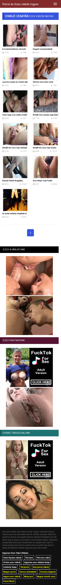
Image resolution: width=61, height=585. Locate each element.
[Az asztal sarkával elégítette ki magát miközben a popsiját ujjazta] (15, 199)
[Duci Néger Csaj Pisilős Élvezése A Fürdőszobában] (46, 166)
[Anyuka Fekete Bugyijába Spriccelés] (15, 166)
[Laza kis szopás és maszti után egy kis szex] (15, 68)
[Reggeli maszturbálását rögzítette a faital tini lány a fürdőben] (46, 35)
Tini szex (29, 557)
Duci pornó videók (41, 567)
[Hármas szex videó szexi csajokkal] (46, 68)
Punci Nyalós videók (12, 557)
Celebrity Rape (10, 567)
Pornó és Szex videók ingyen (20, 4)
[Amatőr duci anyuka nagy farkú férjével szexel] (46, 101)
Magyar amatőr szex (46, 576)
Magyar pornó (9, 571)
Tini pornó (24, 567)
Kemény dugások (48, 571)
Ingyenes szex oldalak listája (37, 562)
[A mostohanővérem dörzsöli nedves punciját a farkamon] (15, 35)
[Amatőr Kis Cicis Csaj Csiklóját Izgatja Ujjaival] (15, 133)
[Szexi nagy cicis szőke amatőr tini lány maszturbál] (15, 101)
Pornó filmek (9, 581)
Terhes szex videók (11, 562)
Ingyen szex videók (11, 576)
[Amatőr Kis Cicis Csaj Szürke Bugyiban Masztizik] (46, 133)
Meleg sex (28, 576)
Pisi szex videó (43, 557)
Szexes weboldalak (27, 571)
